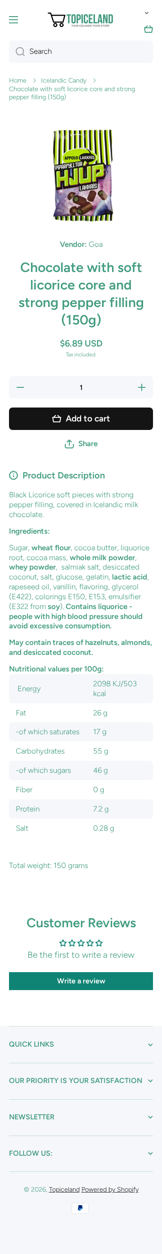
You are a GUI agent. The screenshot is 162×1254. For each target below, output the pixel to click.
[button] (145, 13)
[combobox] (81, 51)
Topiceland (64, 1189)
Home (18, 80)
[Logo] (81, 20)
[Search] (17, 51)
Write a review (81, 981)
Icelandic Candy (63, 80)
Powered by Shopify (110, 1189)
